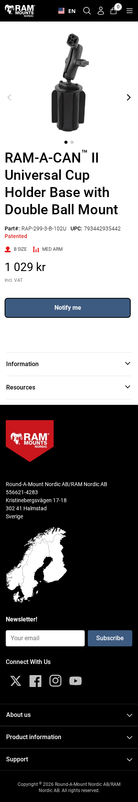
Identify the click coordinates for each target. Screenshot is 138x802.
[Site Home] (20, 10)
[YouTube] (75, 681)
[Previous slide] (9, 97)
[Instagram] (55, 681)
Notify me (67, 307)
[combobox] (65, 10)
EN (70, 11)
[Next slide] (128, 97)
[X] (16, 681)
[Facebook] (36, 681)
